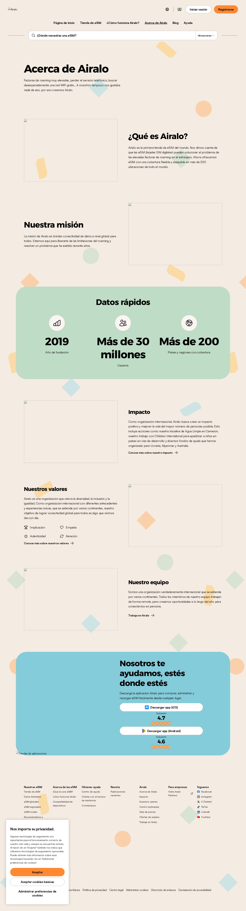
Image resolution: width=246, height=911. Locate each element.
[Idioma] (167, 9)
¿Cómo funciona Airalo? (123, 23)
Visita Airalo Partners (174, 793)
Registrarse (226, 9)
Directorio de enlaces (163, 890)
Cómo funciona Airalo (64, 796)
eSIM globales (31, 801)
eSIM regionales (32, 806)
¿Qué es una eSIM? (63, 791)
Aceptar (37, 872)
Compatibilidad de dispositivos (63, 803)
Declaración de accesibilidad (194, 890)
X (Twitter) (206, 801)
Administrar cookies (137, 890)
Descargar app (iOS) (164, 707)
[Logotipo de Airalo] (18, 9)
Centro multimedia (149, 806)
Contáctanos (89, 805)
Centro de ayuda (91, 791)
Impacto (143, 796)
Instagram (206, 796)
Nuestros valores (148, 801)
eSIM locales (30, 811)
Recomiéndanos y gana (33, 819)
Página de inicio (64, 23)
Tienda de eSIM (90, 23)
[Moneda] (180, 9)
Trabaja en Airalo (148, 822)
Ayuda (188, 23)
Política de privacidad (95, 890)
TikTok (204, 806)
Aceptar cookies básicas (37, 882)
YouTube (205, 817)
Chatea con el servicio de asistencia (94, 798)
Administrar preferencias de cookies (37, 893)
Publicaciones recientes (118, 793)
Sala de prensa (147, 811)
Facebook (206, 791)
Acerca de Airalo (156, 23)
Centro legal (116, 890)
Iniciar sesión (198, 9)
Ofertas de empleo (149, 817)
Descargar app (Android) (164, 731)
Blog (176, 23)
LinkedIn (205, 811)
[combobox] (123, 35)
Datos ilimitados (32, 796)
